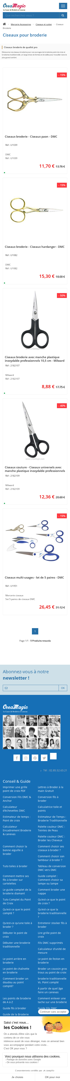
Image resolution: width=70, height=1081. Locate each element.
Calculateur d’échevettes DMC (14, 808)
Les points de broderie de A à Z (17, 1000)
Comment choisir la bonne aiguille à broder (15, 850)
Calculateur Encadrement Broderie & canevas (17, 830)
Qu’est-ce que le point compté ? (16, 911)
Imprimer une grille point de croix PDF (15, 789)
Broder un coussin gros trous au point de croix (52, 970)
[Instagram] (26, 758)
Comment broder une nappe (51, 891)
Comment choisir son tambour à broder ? (51, 858)
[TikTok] (53, 758)
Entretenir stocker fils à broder (52, 924)
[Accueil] (4, 24)
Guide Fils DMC (47, 1008)
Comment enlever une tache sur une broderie (52, 1000)
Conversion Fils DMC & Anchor (17, 798)
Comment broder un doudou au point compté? (15, 982)
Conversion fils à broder (48, 798)
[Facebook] (16, 758)
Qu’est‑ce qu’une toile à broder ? (17, 924)
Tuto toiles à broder (15, 866)
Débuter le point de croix (15, 934)
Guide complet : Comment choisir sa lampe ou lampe (50, 879)
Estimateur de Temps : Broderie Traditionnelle (52, 818)
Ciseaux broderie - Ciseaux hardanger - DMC (35, 247)
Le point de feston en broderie (51, 960)
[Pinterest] (35, 758)
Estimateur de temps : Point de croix (16, 818)
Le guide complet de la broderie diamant (17, 891)
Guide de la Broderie (16, 1014)
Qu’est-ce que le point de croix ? (51, 901)
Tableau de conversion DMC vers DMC (52, 868)
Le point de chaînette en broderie (16, 970)
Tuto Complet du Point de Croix (17, 901)
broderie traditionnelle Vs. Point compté (52, 980)
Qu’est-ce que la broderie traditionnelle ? (52, 913)
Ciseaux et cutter (44, 24)
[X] (44, 758)
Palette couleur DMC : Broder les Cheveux (51, 838)
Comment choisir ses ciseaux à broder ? (51, 848)
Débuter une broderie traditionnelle (16, 944)
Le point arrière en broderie (14, 960)
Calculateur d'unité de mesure (52, 950)
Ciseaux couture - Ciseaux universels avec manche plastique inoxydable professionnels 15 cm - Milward (35, 470)
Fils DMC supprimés (50, 943)
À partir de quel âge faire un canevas (50, 990)
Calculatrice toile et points (50, 808)
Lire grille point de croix (49, 934)
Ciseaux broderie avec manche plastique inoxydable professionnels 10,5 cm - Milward (34, 358)
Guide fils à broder (14, 1008)
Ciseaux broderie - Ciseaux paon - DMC (31, 136)
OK (63, 688)
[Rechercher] (63, 15)
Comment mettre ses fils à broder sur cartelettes (16, 879)
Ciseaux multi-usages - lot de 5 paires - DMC (34, 577)
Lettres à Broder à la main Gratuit (50, 789)
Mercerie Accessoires (21, 24)
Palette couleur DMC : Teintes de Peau (51, 828)
